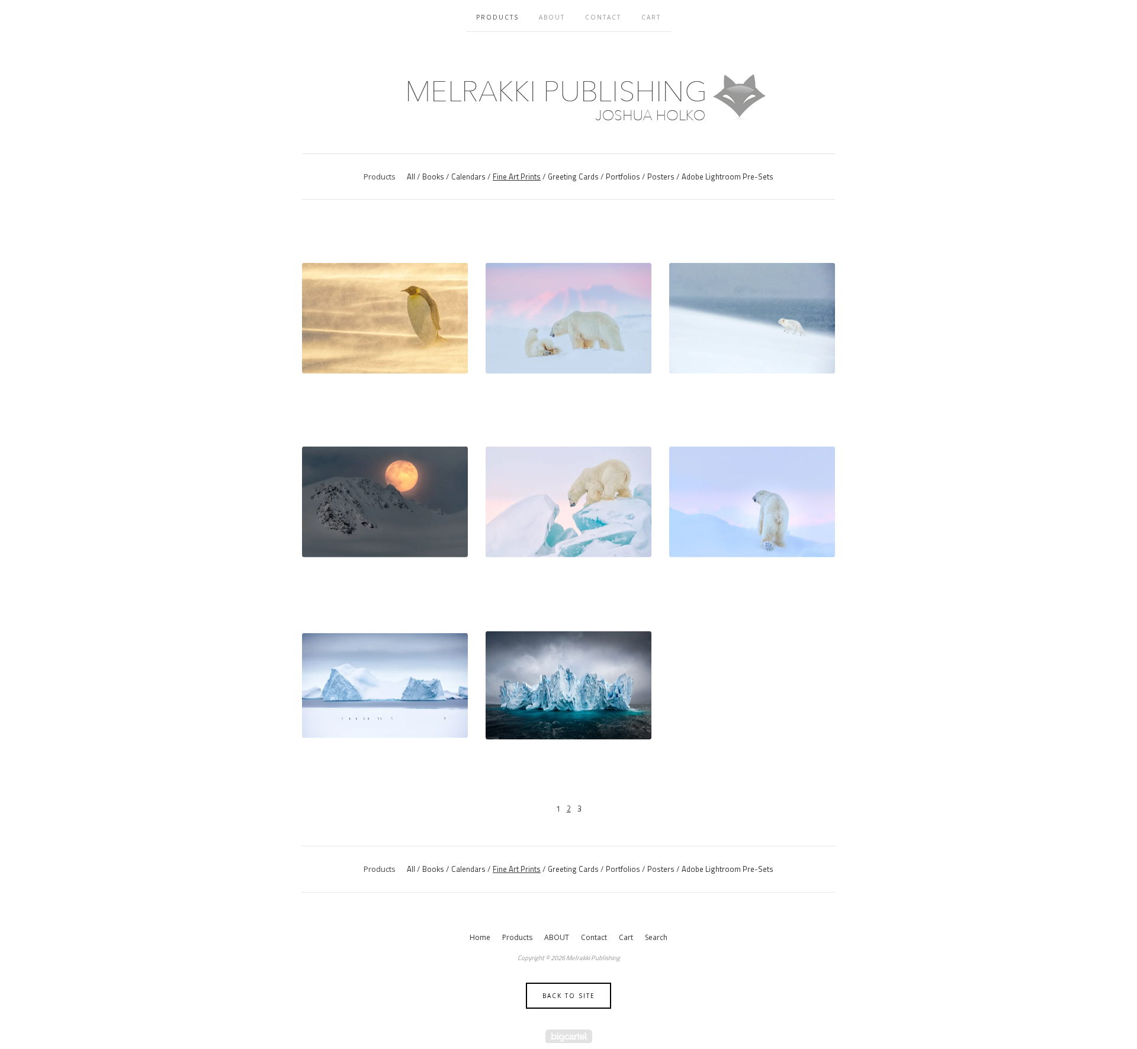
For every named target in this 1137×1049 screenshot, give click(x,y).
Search (656, 937)
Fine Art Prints (517, 176)
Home (480, 937)
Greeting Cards (573, 176)
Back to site (568, 996)
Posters (661, 176)
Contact (603, 17)
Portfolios (623, 176)
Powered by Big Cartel (568, 1036)
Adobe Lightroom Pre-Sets (727, 176)
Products (497, 17)
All (411, 176)
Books (433, 176)
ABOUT (552, 17)
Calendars (468, 176)
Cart (651, 17)
